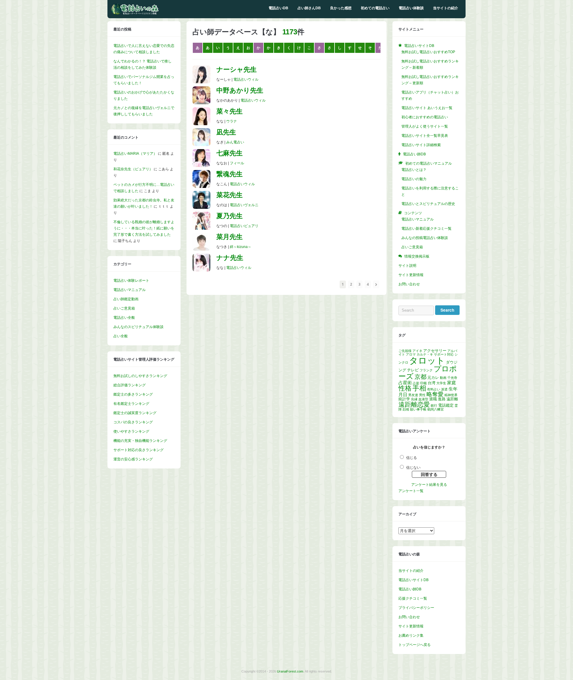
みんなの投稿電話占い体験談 (424, 238)
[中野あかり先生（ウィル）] (201, 103)
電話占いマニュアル (129, 290)
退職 (433, 399)
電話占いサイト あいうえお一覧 (426, 108)
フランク (426, 370)
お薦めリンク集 (410, 635)
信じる (411, 458)
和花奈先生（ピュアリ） (133, 169)
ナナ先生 (229, 257)
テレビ (413, 370)
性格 (405, 388)
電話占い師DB (409, 589)
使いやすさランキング (131, 431)
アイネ (417, 351)
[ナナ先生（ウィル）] (201, 270)
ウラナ (231, 121)
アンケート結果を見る (429, 485)
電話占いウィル (245, 79)
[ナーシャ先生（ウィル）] (201, 82)
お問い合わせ (409, 284)
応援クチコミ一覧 (412, 598)
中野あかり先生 (239, 90)
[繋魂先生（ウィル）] (201, 187)
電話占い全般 (124, 318)
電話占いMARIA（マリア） (135, 153)
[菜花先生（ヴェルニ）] (201, 208)
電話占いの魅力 (413, 179)
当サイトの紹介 (445, 8)
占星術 (405, 382)
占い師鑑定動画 (125, 299)
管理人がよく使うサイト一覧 (424, 126)
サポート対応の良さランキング (138, 450)
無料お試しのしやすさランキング (140, 376)
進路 (442, 399)
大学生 (441, 383)
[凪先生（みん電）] (201, 145)
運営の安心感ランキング (133, 459)
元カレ (433, 377)
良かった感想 (341, 8)
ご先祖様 (405, 351)
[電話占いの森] (135, 13)
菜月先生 (229, 237)
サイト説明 (407, 266)
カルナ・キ (425, 354)
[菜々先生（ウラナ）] (201, 124)
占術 (416, 383)
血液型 (423, 399)
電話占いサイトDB (413, 580)
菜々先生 (229, 111)
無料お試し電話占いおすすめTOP (428, 52)
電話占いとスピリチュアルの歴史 (428, 204)
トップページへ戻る (414, 645)
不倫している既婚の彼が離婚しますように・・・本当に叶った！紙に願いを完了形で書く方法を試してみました (143, 228)
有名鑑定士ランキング (131, 404)
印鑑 (423, 383)
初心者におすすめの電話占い (424, 117)
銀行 (434, 405)
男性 (422, 395)
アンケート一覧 (410, 491)
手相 (419, 388)
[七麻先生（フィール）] (201, 166)
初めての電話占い (375, 8)
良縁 (414, 399)
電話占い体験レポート (131, 280)
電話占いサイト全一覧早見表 (424, 136)
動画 (443, 377)
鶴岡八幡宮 (435, 409)
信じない (413, 467)
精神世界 (451, 395)
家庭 (451, 382)
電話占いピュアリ (244, 226)
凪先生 (226, 132)
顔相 (406, 409)
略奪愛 (434, 394)
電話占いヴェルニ (244, 205)
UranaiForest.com (290, 671)
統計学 (404, 399)
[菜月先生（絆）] (201, 249)
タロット (427, 360)
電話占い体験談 (411, 8)
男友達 (413, 395)
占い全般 (120, 336)
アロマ (411, 354)
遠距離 (452, 399)
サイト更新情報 (410, 275)
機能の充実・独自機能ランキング (140, 441)
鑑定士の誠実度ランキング (134, 413)
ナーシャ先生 (236, 69)
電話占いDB (278, 8)
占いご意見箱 (124, 308)
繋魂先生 (229, 174)
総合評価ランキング (129, 385)
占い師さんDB (309, 8)
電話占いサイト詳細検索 (421, 145)
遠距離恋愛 (414, 404)
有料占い (433, 389)
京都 (420, 376)
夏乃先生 (229, 216)
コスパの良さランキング (133, 422)
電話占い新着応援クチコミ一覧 (426, 228)
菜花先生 (229, 195)
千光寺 (452, 377)
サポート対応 (444, 354)
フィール (237, 163)
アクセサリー (434, 350)
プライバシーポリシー (416, 608)
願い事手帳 (418, 409)
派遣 (444, 389)
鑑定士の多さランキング (133, 394)
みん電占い (235, 142)
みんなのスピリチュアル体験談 (138, 327)
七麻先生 (229, 153)
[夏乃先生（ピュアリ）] (201, 228)
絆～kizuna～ (240, 247)
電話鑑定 (446, 405)
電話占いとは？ (413, 170)
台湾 (431, 383)
